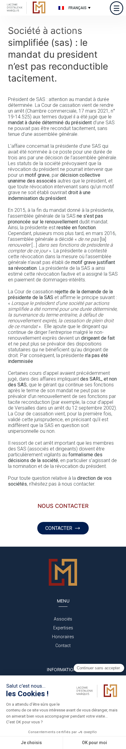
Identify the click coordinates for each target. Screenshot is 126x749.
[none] (74, 7)
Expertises (63, 627)
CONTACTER (58, 528)
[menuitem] (74, 7)
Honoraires (63, 636)
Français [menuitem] (78, 8)
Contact (63, 645)
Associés (63, 619)
